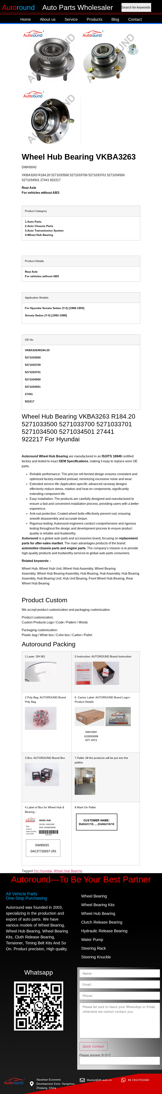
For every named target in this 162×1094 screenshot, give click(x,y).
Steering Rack (93, 948)
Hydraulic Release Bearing (104, 931)
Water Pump (92, 939)
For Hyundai (43, 871)
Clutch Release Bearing (101, 922)
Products (94, 19)
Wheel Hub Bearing (68, 871)
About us (48, 19)
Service (71, 19)
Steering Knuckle (96, 957)
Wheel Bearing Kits (98, 905)
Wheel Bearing (94, 896)
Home (25, 19)
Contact (135, 19)
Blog (115, 19)
